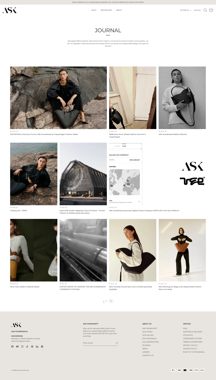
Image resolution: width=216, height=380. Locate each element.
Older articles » (110, 300)
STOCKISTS (188, 335)
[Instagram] (22, 346)
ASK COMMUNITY (149, 328)
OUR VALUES (148, 335)
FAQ (185, 328)
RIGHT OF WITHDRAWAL (194, 352)
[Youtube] (17, 346)
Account (197, 10)
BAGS (94, 10)
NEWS (145, 349)
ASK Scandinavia (23, 370)
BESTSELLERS (106, 10)
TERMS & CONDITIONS (192, 342)
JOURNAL (146, 345)
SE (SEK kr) (184, 10)
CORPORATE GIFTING (192, 338)
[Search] (205, 10)
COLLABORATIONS (150, 342)
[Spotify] (42, 346)
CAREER (146, 352)
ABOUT (119, 10)
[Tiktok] (27, 346)
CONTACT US (147, 355)
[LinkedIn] (37, 346)
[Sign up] (117, 343)
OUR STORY (147, 332)
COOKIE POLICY (190, 349)
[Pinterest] (32, 346)
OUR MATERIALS (149, 338)
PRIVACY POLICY (190, 345)
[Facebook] (12, 346)
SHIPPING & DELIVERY (192, 332)
